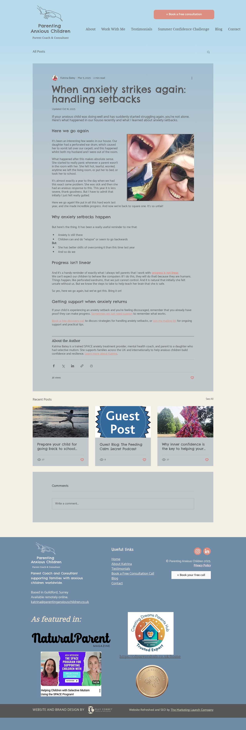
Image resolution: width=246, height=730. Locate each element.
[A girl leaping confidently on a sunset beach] (61, 421)
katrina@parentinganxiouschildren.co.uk (60, 602)
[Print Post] (91, 366)
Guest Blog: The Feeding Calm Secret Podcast (121, 446)
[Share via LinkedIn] (72, 366)
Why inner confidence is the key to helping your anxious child (183, 446)
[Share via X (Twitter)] (63, 366)
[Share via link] (82, 366)
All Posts (39, 51)
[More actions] (191, 78)
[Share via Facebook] (54, 366)
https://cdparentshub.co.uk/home (150, 656)
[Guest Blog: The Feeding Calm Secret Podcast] (123, 422)
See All (209, 399)
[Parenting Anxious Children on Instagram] (197, 551)
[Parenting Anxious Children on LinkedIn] (207, 551)
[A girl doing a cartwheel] (185, 421)
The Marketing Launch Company (192, 710)
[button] (208, 51)
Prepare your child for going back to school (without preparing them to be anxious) (59, 446)
